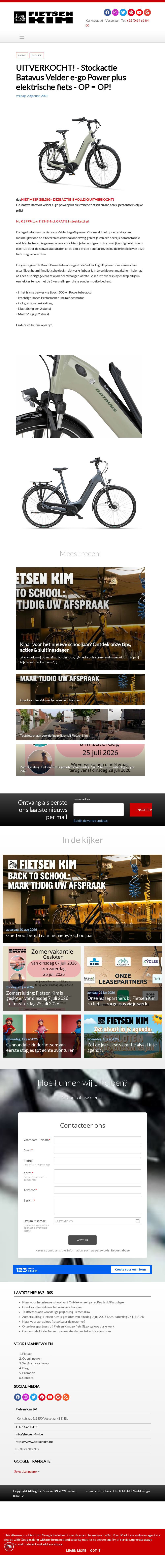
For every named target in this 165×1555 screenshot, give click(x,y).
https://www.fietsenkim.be (34, 1441)
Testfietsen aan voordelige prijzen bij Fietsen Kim (54, 735)
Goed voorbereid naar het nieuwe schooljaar (50, 700)
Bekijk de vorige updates (90, 820)
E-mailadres (81, 799)
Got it (95, 1551)
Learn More (76, 1551)
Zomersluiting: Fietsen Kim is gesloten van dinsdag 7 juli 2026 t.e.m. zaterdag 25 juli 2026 (83, 1316)
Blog (25, 1368)
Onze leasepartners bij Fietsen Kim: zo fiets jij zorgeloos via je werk (68, 1326)
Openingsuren (31, 1358)
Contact (27, 1377)
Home (22, 55)
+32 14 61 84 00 (27, 1427)
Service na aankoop (35, 1363)
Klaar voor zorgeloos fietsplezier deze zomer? (54, 1321)
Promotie (28, 1373)
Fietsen (27, 1353)
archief (37, 55)
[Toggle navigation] (22, 37)
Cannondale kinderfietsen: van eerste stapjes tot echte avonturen (66, 1331)
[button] (141, 810)
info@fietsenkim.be (29, 1434)
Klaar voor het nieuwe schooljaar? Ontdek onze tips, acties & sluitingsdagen (75, 647)
